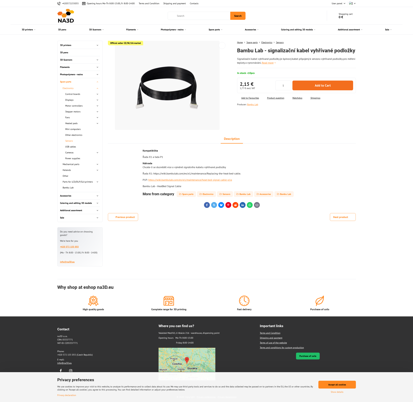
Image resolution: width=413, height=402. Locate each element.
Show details (337, 391)
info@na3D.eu (67, 261)
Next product (340, 217)
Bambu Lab (252, 104)
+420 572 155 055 (69, 246)
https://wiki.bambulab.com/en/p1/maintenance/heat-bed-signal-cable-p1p (190, 179)
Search (238, 15)
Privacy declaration (66, 395)
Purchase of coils (307, 356)
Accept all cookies (337, 384)
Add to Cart (323, 85)
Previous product (125, 217)
